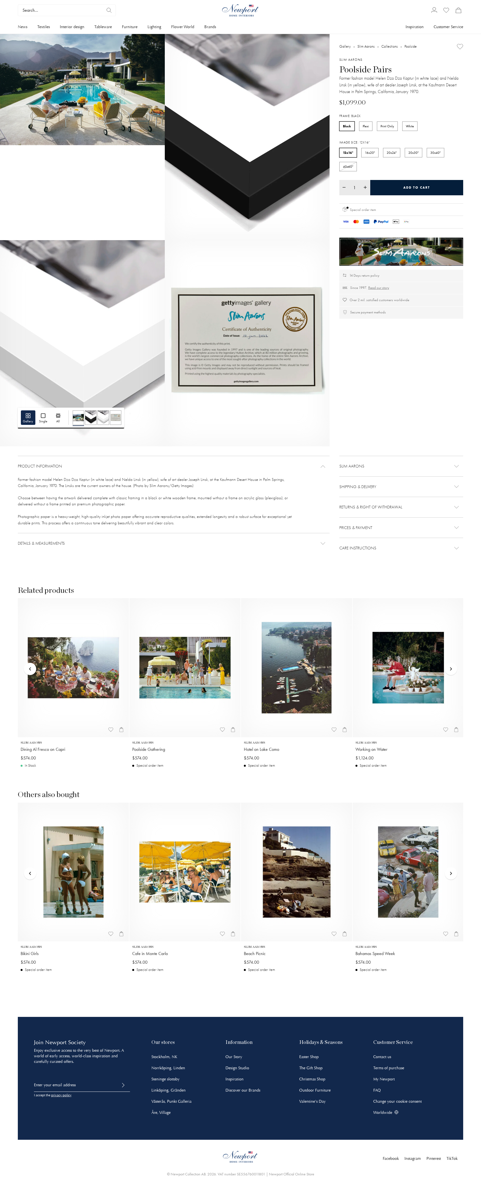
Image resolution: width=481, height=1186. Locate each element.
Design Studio (237, 1068)
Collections (389, 46)
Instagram (412, 1158)
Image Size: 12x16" (354, 142)
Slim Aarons (366, 46)
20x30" (413, 152)
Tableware (103, 27)
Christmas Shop (312, 1079)
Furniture (130, 27)
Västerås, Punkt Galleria (171, 1101)
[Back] (30, 658)
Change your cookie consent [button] (397, 1101)
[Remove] (344, 187)
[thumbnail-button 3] (103, 417)
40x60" (348, 166)
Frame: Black (350, 116)
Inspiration (415, 27)
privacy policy (61, 1095)
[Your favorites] (446, 10)
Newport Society (65, 1042)
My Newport (384, 1079)
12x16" (348, 152)
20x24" (392, 152)
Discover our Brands (242, 1090)
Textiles (43, 27)
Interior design (72, 27)
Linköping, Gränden (168, 1090)
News (22, 27)
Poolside (410, 46)
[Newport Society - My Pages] (434, 10)
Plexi (366, 126)
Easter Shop (309, 1057)
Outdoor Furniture (315, 1090)
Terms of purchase (388, 1068)
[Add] (460, 47)
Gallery (345, 46)
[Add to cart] (121, 729)
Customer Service (448, 27)
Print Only (387, 126)
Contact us (382, 1057)
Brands (210, 27)
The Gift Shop (311, 1068)
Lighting (154, 27)
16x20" (370, 152)
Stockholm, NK (164, 1057)
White (410, 126)
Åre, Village (161, 1112)
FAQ (377, 1090)
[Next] (451, 658)
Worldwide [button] (382, 1112)
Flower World (182, 27)
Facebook (391, 1158)
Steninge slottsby (165, 1079)
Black (347, 126)
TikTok (452, 1158)
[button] (174, 466)
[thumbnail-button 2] (91, 417)
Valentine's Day (312, 1101)
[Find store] (109, 10)
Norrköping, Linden (168, 1068)
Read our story (378, 287)
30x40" (435, 152)
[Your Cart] (458, 10)
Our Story (233, 1057)
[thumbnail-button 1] (78, 417)
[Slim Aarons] (401, 252)
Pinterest (433, 1158)
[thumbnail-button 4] (116, 417)
